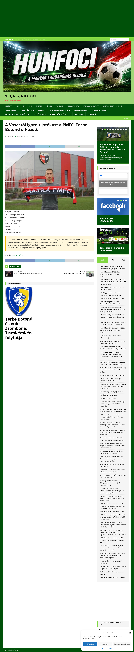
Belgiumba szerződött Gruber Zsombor (112, 378)
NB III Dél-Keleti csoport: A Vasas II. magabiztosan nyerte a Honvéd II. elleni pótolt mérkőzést (112, 448)
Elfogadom (90, 644)
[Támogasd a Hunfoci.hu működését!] (113, 238)
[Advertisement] (61, 21)
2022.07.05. (10, 136)
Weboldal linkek (80, 110)
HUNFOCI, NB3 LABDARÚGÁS (107, 222)
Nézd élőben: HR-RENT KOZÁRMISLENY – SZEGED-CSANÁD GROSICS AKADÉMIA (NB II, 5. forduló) (112, 149)
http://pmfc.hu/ (18, 255)
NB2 (24, 106)
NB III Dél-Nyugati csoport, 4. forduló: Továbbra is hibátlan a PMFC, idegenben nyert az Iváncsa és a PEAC (112, 508)
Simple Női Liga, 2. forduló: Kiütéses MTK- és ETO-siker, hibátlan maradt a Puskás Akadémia (112, 501)
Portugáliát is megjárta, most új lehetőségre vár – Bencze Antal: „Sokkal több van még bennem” (112, 427)
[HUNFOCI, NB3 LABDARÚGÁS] (113, 209)
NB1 (17, 106)
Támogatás (92, 114)
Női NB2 (49, 106)
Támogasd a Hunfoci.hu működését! (112, 251)
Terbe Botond (15, 266)
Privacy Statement (107, 648)
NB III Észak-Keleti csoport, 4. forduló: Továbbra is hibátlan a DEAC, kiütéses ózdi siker (112, 542)
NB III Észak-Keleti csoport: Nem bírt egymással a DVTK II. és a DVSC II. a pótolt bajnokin (111, 419)
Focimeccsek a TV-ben (99, 110)
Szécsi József (21, 136)
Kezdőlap (8, 106)
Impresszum (79, 114)
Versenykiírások (11, 110)
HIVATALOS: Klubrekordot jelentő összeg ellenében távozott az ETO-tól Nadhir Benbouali (113, 372)
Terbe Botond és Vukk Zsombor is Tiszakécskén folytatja (18, 328)
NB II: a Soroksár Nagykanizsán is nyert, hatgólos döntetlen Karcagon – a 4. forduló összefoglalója (112, 558)
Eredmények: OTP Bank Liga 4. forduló (112, 514)
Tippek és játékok (39, 114)
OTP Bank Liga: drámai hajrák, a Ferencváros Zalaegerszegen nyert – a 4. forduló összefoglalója (113, 493)
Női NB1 (39, 106)
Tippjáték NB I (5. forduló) (108, 401)
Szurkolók (42, 110)
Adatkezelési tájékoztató (60, 114)
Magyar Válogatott (91, 106)
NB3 (30, 106)
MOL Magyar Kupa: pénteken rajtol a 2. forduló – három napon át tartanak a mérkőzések (112, 435)
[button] (130, 633)
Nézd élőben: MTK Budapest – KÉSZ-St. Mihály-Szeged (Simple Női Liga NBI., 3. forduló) (112, 333)
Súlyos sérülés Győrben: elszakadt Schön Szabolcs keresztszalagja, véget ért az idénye (112, 319)
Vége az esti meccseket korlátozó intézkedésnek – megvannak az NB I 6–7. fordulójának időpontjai (113, 312)
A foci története (27, 110)
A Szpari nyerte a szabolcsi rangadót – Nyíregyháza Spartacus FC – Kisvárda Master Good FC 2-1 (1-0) (112, 550)
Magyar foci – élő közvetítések (17, 114)
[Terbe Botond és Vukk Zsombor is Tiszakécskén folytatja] (19, 301)
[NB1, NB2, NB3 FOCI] (67, 91)
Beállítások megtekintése (122, 644)
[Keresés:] (119, 39)
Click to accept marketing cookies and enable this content (113, 186)
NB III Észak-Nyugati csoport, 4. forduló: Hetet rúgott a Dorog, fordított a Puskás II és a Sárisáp (112, 519)
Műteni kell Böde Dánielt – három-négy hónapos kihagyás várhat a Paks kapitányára (112, 406)
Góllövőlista (73, 106)
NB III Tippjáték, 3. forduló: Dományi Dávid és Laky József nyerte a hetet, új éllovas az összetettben (112, 461)
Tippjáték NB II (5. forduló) (108, 398)
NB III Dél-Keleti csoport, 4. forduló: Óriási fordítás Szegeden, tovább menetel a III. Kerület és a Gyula (113, 527)
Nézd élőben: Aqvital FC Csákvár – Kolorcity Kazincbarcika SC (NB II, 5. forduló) (111, 277)
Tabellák (59, 106)
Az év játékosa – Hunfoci (112, 106)
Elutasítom (105, 644)
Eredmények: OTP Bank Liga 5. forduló (112, 301)
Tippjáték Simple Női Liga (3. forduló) (111, 394)
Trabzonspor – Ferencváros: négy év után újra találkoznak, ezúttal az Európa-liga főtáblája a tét (113, 389)
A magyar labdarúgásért (60, 110)
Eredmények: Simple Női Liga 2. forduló (112, 580)
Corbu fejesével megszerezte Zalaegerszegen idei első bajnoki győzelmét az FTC (110, 485)
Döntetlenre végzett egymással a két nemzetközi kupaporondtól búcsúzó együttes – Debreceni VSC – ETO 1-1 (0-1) (113, 535)
